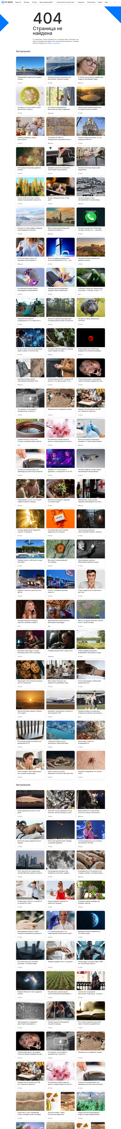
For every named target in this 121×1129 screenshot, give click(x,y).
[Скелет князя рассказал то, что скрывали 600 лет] (91, 131)
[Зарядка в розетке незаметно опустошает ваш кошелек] (60, 161)
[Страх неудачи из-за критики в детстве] (91, 584)
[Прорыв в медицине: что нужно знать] (91, 765)
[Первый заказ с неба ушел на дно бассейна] (30, 554)
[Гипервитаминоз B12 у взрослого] (60, 644)
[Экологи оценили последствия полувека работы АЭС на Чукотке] (60, 312)
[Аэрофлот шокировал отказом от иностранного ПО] (60, 704)
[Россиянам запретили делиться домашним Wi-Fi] (30, 735)
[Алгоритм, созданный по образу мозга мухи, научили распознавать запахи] (60, 855)
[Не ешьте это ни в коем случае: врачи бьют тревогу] (30, 101)
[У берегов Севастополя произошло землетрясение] (60, 735)
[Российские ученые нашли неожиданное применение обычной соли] (30, 282)
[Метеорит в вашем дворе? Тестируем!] (60, 554)
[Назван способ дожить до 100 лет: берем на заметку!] (91, 403)
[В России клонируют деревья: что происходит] (60, 493)
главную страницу (53, 43)
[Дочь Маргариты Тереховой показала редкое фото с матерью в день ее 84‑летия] (30, 886)
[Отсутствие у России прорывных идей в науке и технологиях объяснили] (30, 342)
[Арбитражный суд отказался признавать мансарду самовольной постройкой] (60, 614)
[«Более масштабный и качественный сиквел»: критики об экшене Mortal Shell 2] (91, 523)
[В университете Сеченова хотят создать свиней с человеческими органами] (91, 1046)
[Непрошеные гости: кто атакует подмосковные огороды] (30, 493)
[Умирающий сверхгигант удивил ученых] (30, 71)
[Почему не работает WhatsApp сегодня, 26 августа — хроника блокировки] (91, 222)
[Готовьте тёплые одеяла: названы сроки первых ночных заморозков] (60, 342)
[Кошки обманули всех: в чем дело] (60, 191)
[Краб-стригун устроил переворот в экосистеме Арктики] (60, 765)
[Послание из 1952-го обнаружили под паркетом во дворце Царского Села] (60, 131)
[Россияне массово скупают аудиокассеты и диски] (60, 523)
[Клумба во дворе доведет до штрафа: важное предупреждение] (91, 1076)
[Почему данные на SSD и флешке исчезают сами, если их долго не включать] (91, 795)
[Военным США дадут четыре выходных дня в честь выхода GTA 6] (30, 644)
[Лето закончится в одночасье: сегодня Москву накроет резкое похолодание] (30, 1046)
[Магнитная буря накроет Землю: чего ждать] (30, 704)
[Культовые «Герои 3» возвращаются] (91, 735)
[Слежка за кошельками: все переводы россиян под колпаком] (30, 463)
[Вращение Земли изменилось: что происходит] (91, 1106)
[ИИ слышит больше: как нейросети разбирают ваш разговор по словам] (60, 674)
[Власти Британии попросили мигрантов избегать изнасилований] (60, 222)
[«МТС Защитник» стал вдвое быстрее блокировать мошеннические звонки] (30, 825)
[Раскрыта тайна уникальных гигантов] (91, 312)
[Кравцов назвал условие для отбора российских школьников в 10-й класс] (91, 704)
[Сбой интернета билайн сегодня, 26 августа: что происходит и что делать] (60, 795)
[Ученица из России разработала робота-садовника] (30, 916)
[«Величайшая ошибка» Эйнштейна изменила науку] (91, 554)
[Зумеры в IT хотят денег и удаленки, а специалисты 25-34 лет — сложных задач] (60, 463)
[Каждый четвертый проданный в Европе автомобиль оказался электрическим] (60, 825)
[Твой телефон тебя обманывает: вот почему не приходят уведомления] (30, 765)
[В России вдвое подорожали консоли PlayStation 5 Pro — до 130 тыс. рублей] (60, 252)
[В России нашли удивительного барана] (30, 1015)
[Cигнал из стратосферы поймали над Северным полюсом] (30, 222)
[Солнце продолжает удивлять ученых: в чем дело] (30, 523)
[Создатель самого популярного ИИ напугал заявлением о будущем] (60, 886)
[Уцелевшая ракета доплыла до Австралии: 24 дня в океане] (60, 71)
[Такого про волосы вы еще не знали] (30, 795)
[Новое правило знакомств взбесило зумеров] (60, 1076)
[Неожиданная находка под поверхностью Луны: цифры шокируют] (60, 1046)
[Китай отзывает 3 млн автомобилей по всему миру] (91, 191)
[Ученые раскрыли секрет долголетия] (30, 131)
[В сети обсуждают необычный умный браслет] (91, 674)
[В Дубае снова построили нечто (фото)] (30, 584)
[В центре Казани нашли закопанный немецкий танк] (30, 372)
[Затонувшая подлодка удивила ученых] (30, 161)
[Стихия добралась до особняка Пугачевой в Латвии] (91, 1015)
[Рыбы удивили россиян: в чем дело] (30, 985)
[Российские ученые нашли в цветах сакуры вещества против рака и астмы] (60, 433)
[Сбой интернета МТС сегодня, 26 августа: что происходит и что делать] (60, 372)
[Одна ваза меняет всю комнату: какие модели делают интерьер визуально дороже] (91, 855)
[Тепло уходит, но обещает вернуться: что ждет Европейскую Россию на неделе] (91, 916)
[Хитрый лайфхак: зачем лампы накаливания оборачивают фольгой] (91, 463)
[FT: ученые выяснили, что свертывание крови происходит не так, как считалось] (60, 1106)
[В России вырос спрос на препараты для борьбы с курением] (30, 252)
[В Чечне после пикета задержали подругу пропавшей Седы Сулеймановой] (91, 71)
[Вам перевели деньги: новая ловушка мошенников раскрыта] (30, 1106)
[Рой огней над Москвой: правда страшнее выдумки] (60, 1015)
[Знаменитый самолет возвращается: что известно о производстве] (30, 312)
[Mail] (3, 2)
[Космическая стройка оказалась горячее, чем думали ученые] (91, 825)
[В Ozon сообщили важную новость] (60, 584)
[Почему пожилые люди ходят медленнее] (91, 161)
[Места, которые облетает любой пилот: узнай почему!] (91, 614)
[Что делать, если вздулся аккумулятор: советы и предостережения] (30, 403)
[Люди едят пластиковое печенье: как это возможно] (30, 674)
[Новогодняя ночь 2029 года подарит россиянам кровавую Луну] (91, 342)
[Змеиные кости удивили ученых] (60, 403)
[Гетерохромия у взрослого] (60, 916)
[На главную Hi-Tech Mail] (8, 2)
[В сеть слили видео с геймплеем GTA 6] (30, 855)
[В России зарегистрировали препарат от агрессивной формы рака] (91, 433)
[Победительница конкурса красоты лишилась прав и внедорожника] (30, 614)
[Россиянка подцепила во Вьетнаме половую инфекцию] (60, 101)
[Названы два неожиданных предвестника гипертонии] (60, 282)
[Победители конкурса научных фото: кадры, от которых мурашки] (91, 886)
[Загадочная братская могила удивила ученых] (91, 252)
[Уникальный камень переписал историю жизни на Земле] (91, 101)
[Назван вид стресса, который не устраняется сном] (30, 1076)
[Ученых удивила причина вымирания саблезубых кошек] (91, 644)
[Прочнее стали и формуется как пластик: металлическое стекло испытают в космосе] (60, 985)
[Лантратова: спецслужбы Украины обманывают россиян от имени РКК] (91, 493)
